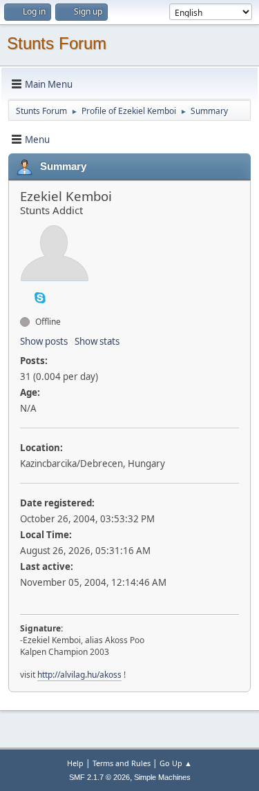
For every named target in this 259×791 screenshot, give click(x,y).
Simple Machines (162, 777)
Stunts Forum (56, 43)
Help (75, 763)
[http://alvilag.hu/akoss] (25, 297)
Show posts (44, 341)
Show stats (97, 341)
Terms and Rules (122, 763)
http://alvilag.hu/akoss (79, 674)
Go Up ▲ (176, 763)
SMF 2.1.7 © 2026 (99, 777)
